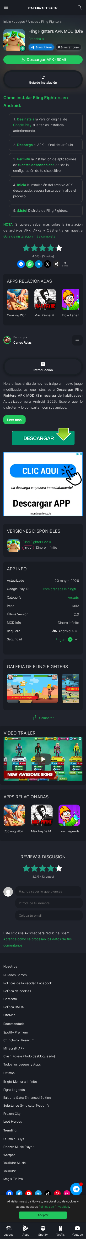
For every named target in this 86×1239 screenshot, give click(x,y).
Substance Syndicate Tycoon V (26, 1105)
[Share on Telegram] (39, 264)
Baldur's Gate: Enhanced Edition (27, 1097)
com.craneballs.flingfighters (64, 589)
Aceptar (43, 1215)
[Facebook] (9, 1193)
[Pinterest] (57, 1193)
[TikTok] (47, 1193)
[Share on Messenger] (21, 264)
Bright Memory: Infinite (20, 1081)
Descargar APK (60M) (43, 59)
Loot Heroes (12, 1121)
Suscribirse (43, 47)
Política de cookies (17, 991)
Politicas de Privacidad (53, 1206)
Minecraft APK (13, 1048)
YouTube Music (14, 1163)
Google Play (22, 125)
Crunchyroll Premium (18, 1040)
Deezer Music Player (18, 1147)
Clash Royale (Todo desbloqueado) (29, 1056)
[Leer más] (42, 419)
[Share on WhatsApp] (30, 264)
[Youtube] (28, 1193)
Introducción (43, 366)
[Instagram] (67, 1193)
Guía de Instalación (43, 79)
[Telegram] (38, 1193)
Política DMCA (13, 1007)
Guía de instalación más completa (29, 236)
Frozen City (12, 1113)
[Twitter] (19, 1193)
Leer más (14, 419)
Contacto (10, 999)
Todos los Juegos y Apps (22, 1064)
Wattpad (9, 1155)
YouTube (9, 1171)
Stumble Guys (13, 1139)
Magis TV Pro (13, 1179)
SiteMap (9, 1015)
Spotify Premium (15, 1032)
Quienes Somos (15, 975)
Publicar (70, 925)
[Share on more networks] (56, 264)
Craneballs (36, 39)
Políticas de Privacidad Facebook (27, 983)
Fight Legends (14, 1090)
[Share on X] (47, 264)
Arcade (73, 597)
